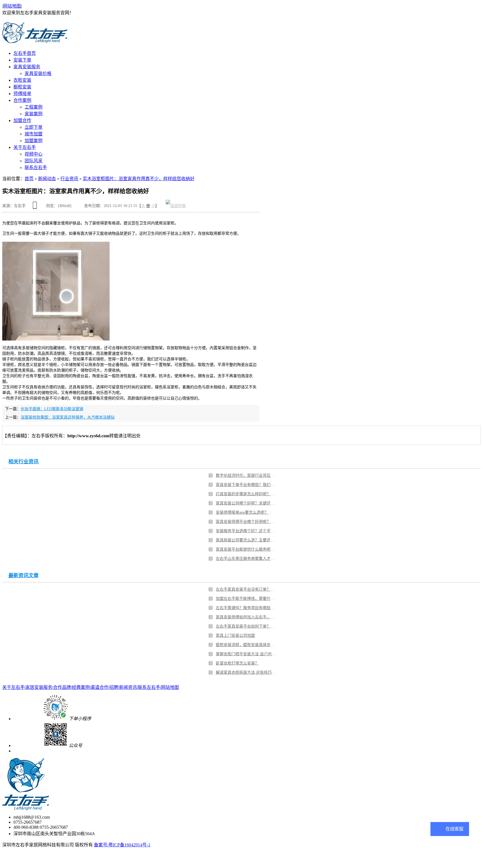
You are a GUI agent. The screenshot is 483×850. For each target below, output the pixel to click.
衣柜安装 (22, 80)
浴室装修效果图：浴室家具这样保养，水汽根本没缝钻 (68, 417)
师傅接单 (22, 93)
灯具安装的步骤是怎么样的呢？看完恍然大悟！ (246, 494)
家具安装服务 (26, 66)
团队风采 (33, 160)
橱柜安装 (22, 86)
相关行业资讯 (23, 461)
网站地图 (12, 6)
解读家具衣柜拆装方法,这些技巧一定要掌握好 (246, 672)
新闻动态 (47, 178)
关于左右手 (24, 147)
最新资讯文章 (23, 575)
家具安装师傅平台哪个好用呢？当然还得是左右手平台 (246, 522)
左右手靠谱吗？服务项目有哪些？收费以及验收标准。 (246, 608)
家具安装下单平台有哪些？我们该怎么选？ (246, 485)
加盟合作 (22, 120)
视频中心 (33, 154)
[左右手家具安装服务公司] (34, 40)
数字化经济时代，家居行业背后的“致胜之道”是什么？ (246, 475)
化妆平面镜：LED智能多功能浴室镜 (52, 409)
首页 (29, 178)
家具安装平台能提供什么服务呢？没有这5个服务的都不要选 (246, 549)
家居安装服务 (38, 687)
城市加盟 (33, 134)
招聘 (113, 687)
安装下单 (22, 60)
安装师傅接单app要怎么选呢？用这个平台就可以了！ (246, 512)
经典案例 (81, 687)
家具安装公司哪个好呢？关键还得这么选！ (246, 503)
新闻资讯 (128, 687)
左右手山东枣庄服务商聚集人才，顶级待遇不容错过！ (246, 559)
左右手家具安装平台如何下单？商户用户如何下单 (246, 626)
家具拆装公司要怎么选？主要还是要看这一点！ (246, 540)
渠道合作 (99, 687)
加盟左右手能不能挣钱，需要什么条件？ (246, 599)
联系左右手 (36, 167)
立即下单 (33, 127)
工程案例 (33, 107)
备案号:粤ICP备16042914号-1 (122, 844)
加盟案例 (33, 140)
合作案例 (22, 100)
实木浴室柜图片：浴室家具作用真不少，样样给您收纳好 (139, 178)
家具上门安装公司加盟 (235, 635)
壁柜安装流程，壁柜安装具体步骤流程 (246, 645)
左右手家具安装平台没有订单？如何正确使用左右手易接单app (246, 589)
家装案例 (33, 113)
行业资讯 (69, 178)
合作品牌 (62, 687)
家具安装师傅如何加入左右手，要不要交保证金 (246, 617)
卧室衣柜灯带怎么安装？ (237, 663)
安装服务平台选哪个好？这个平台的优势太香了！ (246, 531)
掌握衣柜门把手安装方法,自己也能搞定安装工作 (246, 654)
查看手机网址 (35, 207)
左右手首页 (24, 53)
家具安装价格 (38, 73)
